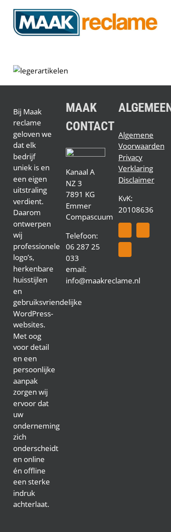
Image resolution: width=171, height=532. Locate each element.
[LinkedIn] (125, 249)
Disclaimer (136, 180)
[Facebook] (125, 230)
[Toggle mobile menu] (154, 40)
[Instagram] (143, 230)
